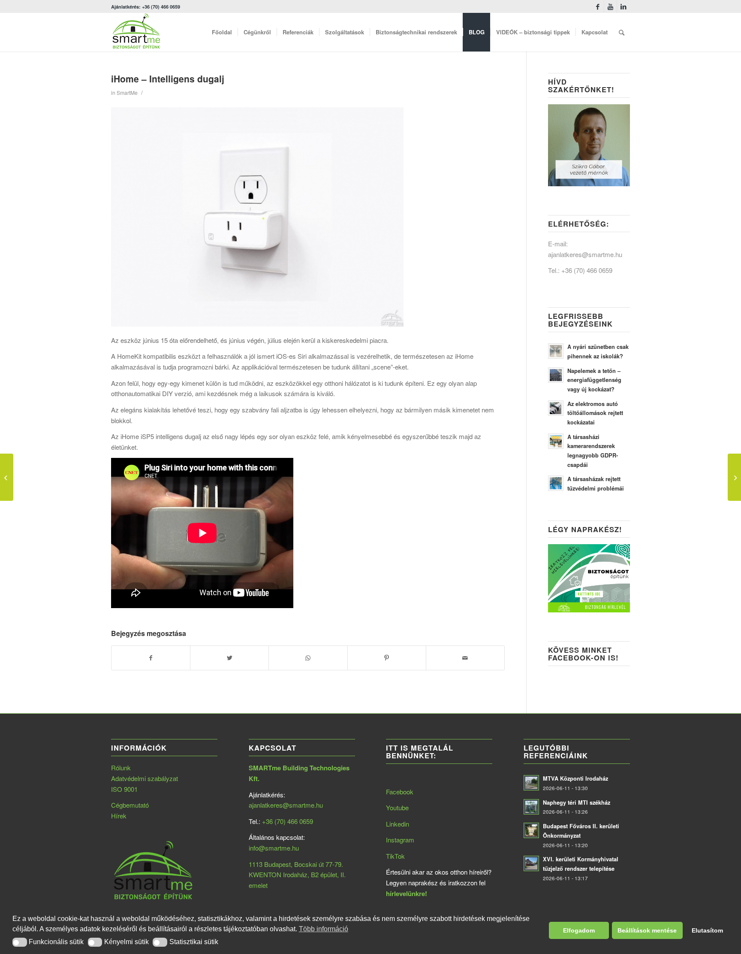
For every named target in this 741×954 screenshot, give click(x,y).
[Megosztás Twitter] (229, 658)
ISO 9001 (124, 788)
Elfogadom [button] (579, 930)
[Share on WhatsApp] (308, 658)
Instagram (400, 839)
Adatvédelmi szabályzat (144, 778)
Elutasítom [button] (707, 930)
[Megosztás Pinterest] (387, 658)
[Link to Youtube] (610, 6)
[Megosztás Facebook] (150, 658)
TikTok (395, 855)
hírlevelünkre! (406, 893)
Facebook (399, 791)
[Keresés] (621, 32)
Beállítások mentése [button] (647, 930)
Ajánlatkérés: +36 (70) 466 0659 (145, 6)
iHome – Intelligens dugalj (167, 78)
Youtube (397, 807)
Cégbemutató (130, 804)
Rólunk (121, 767)
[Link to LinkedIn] (623, 6)
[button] (19, 942)
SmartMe (127, 92)
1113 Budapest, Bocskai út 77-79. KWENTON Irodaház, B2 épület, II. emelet (297, 875)
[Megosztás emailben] (465, 658)
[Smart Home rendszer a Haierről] (6, 477)
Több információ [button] (323, 929)
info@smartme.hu (274, 847)
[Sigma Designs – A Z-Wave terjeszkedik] (734, 477)
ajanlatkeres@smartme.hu (585, 254)
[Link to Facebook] (597, 6)
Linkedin (397, 823)
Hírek (119, 815)
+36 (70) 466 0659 (586, 270)
